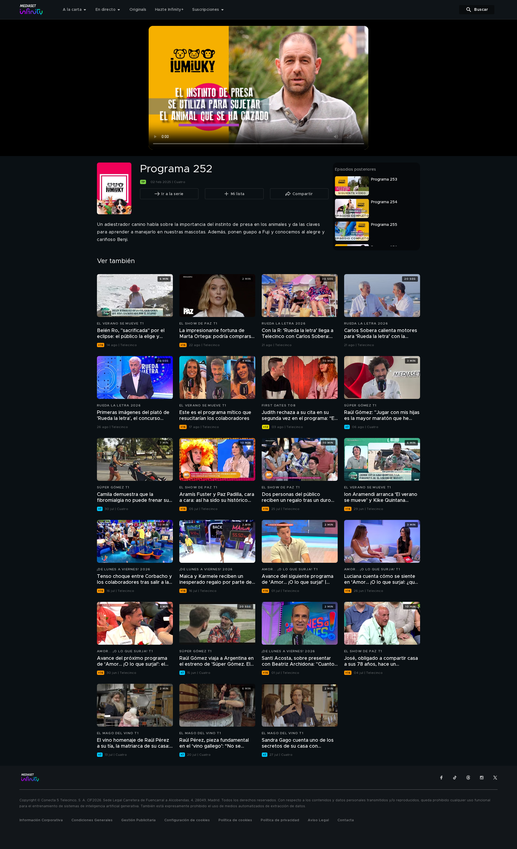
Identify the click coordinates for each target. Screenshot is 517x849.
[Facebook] (441, 777)
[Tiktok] (454, 777)
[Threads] (468, 777)
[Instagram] (481, 777)
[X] (495, 777)
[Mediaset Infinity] (31, 9)
